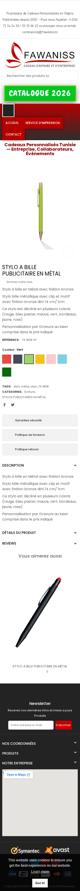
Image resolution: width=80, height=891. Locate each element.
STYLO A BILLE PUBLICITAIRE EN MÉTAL (40, 666)
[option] (40, 212)
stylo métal (21, 386)
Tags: (6, 386)
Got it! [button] (40, 883)
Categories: (12, 392)
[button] (40, 93)
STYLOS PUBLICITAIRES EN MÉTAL (24, 397)
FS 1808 (44, 386)
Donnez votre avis (19, 282)
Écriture (29, 392)
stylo (34, 386)
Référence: (10, 340)
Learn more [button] (40, 871)
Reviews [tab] (9, 543)
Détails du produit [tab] (19, 532)
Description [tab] (13, 465)
